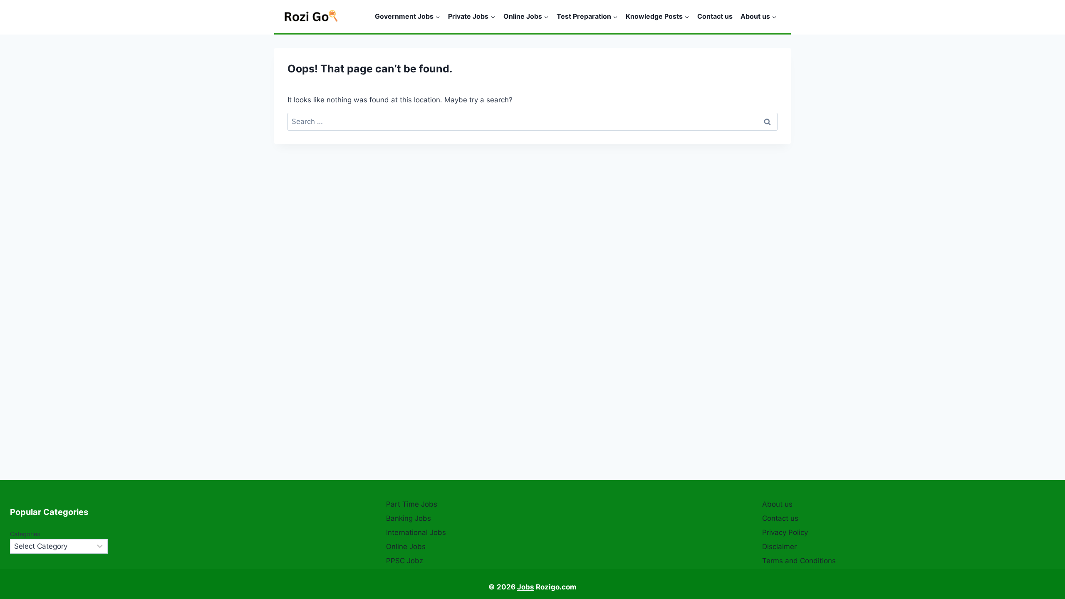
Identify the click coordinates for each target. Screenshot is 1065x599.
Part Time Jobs (411, 504)
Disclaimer (779, 546)
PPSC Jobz (404, 561)
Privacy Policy (785, 532)
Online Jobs (406, 546)
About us (777, 504)
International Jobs (416, 532)
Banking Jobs (408, 518)
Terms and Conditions (799, 561)
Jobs (525, 587)
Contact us (715, 16)
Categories (25, 533)
